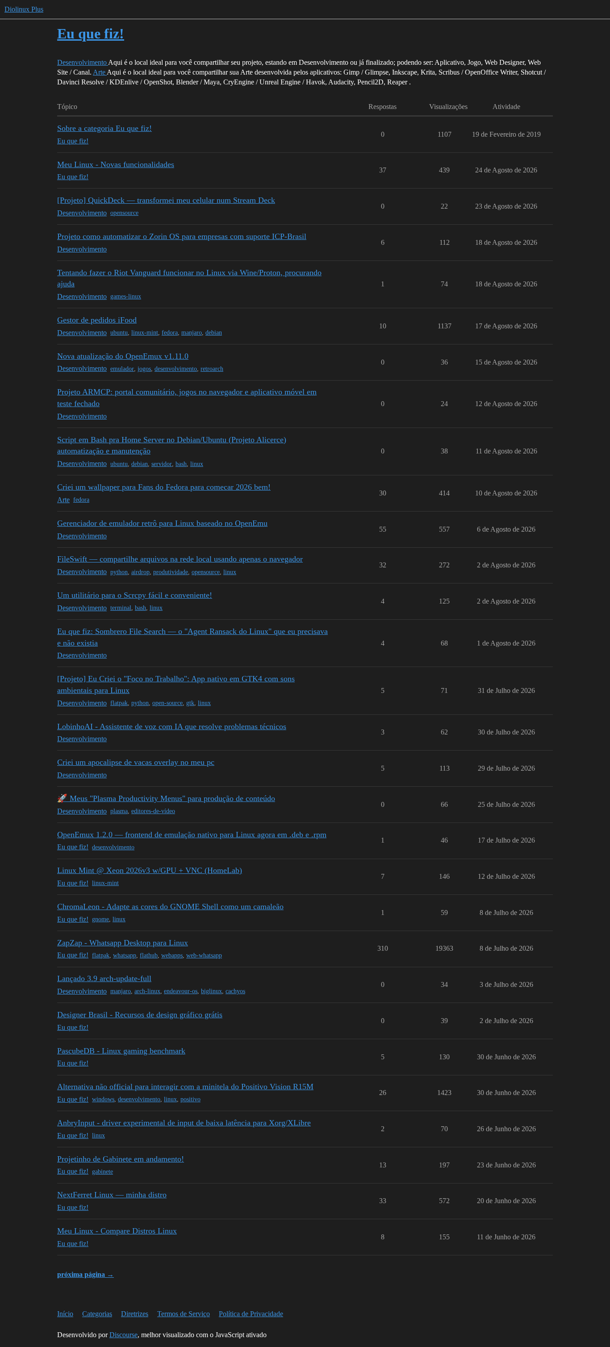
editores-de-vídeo (153, 811)
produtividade (170, 572)
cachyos (235, 991)
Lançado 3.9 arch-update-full (104, 978)
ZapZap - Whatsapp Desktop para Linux (122, 942)
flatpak (119, 703)
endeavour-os (180, 991)
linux (196, 464)
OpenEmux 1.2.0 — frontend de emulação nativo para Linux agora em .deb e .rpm (191, 834)
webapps (172, 955)
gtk (190, 703)
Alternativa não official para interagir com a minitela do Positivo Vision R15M (185, 1086)
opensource (124, 213)
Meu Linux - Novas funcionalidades (115, 164)
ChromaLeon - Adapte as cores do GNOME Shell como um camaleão (170, 906)
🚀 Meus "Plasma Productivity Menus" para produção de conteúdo (166, 798)
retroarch (212, 368)
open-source (167, 703)
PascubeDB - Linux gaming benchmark (121, 1050)
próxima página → (85, 1274)
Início (65, 1314)
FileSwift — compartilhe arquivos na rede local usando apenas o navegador (180, 558)
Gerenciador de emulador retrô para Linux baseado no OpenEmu (162, 523)
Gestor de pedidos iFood (97, 319)
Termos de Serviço (183, 1314)
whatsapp (124, 955)
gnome (100, 919)
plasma (119, 811)
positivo (190, 1099)
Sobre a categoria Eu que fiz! (104, 128)
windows (103, 1099)
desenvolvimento (176, 368)
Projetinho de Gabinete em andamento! (120, 1158)
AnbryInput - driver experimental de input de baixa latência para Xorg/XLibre (184, 1122)
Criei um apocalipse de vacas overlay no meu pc (135, 762)
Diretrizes (134, 1314)
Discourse (123, 1335)
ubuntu (119, 332)
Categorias (97, 1314)
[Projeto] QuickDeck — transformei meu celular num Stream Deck (166, 200)
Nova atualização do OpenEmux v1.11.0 (122, 356)
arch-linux (147, 991)
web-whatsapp (204, 955)
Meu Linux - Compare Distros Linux (117, 1230)
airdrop (140, 572)
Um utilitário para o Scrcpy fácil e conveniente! (134, 595)
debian (213, 332)
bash (181, 464)
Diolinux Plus (23, 9)
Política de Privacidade (251, 1314)
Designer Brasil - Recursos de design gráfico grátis (139, 1014)
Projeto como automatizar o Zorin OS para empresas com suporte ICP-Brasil (181, 236)
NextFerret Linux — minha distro (112, 1194)
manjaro (191, 332)
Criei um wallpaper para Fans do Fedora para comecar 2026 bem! (164, 487)
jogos (144, 368)
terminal (120, 607)
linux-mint (144, 332)
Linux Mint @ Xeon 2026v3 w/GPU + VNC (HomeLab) (149, 870)
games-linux (125, 296)
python (119, 572)
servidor (161, 464)
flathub (149, 955)
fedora (170, 332)
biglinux (211, 991)
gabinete (102, 1171)
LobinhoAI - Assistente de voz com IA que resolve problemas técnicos (171, 726)
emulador (122, 368)
